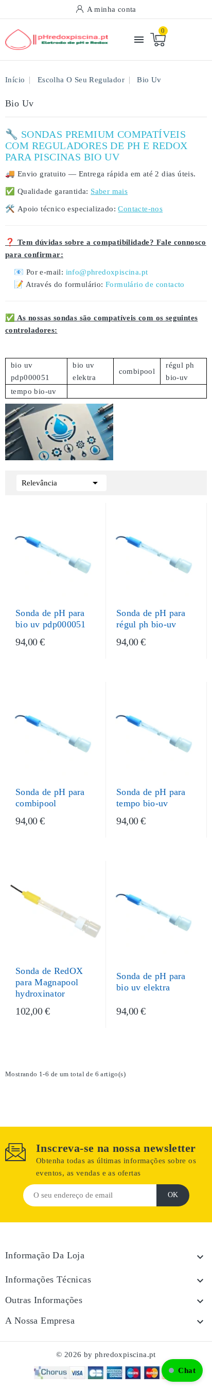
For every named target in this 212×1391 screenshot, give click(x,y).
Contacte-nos (140, 209)
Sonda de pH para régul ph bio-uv (151, 618)
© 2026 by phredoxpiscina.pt (106, 1354)
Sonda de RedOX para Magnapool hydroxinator (49, 982)
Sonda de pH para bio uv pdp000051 (50, 618)
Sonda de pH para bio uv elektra (151, 981)
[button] (182, 1370)
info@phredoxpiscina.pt (107, 272)
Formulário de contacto (145, 284)
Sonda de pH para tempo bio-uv (151, 797)
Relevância (61, 483)
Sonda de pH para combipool (50, 797)
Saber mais (109, 191)
